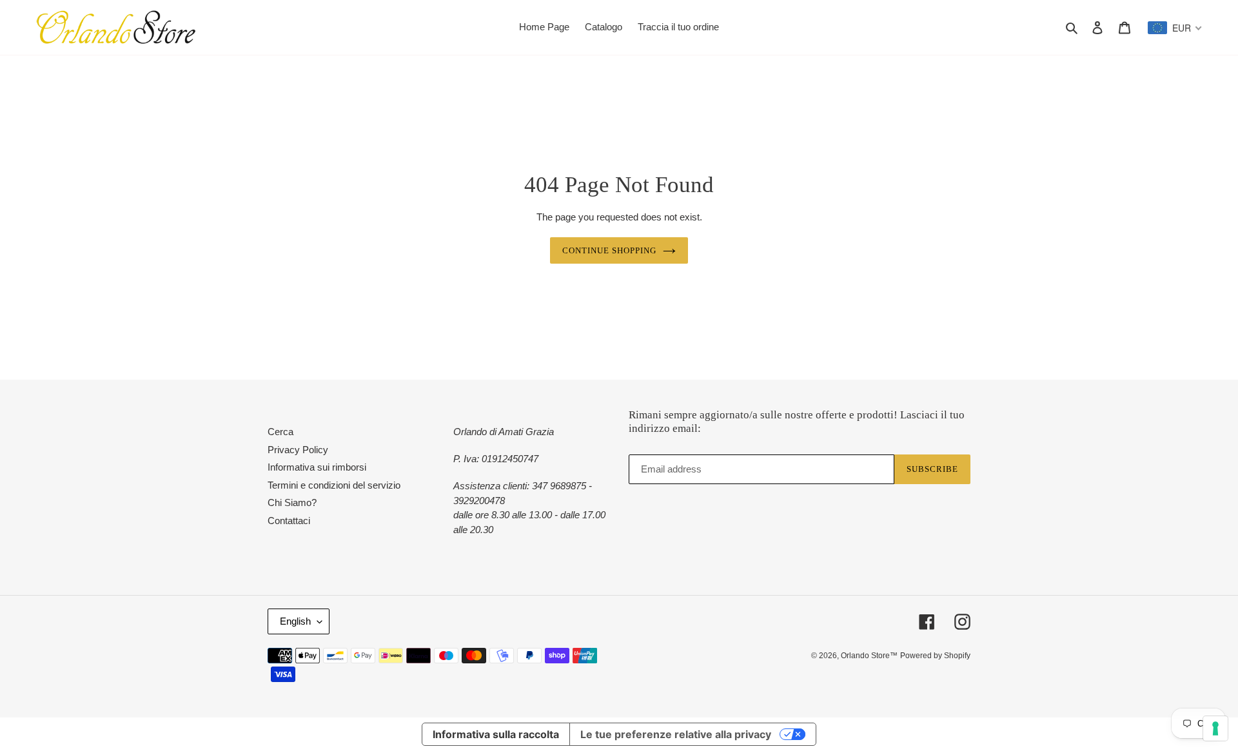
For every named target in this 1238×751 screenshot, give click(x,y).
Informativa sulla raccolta (496, 734)
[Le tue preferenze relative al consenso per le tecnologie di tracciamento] (1215, 728)
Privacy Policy (298, 449)
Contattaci (289, 520)
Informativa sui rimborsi (317, 467)
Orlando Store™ (869, 655)
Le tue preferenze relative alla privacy (675, 734)
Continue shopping (609, 250)
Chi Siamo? (292, 502)
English (295, 621)
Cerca (280, 431)
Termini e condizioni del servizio (334, 485)
